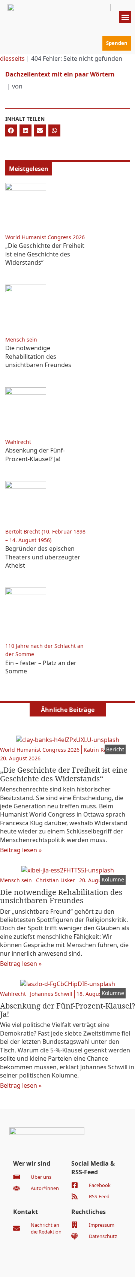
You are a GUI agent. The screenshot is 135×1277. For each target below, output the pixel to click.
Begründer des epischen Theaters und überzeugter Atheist (42, 557)
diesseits (12, 58)
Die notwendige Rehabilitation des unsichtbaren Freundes (38, 356)
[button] (125, 17)
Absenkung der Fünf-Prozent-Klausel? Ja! (35, 454)
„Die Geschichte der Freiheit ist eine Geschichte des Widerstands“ (44, 254)
